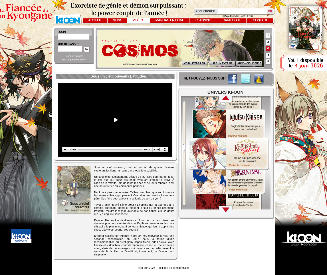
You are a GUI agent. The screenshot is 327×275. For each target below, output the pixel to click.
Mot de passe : (68, 44)
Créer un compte (74, 56)
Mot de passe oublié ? (74, 59)
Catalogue (232, 20)
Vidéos (138, 20)
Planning (203, 20)
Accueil (95, 20)
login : (62, 32)
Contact (260, 20)
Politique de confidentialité (173, 267)
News (117, 20)
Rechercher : (206, 11)
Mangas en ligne (169, 20)
